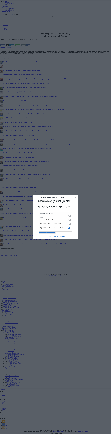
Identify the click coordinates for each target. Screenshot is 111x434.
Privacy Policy (62, 236)
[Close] (75, 198)
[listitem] (55, 213)
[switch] (69, 216)
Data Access (55, 236)
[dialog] (55, 217)
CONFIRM (47, 232)
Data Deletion (48, 236)
